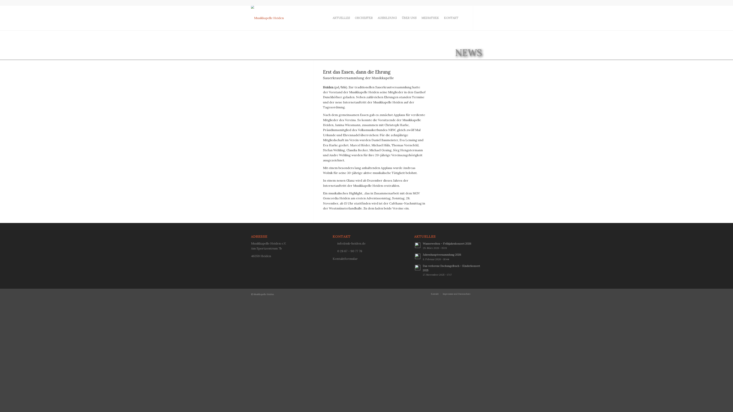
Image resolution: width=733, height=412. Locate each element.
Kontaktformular (345, 259)
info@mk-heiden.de (351, 243)
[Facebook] (479, 18)
